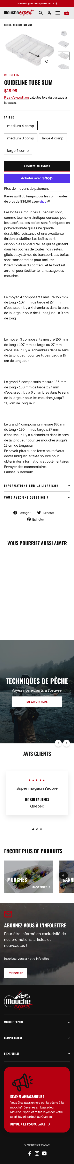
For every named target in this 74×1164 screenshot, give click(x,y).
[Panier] (66, 13)
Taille (9, 117)
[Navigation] (57, 13)
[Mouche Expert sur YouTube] (44, 1152)
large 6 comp (18, 150)
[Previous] (58, 743)
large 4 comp (53, 137)
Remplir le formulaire (27, 1124)
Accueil (7, 24)
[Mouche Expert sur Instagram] (37, 1152)
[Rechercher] (40, 13)
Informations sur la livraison (31, 485)
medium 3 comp (20, 137)
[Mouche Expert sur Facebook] (29, 1152)
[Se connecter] (49, 13)
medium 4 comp (20, 125)
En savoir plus (37, 701)
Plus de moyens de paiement (26, 188)
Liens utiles (11, 1053)
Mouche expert (13, 1022)
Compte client (13, 1038)
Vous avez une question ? (26, 497)
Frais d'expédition (16, 97)
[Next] (66, 743)
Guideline (13, 75)
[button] (63, 875)
